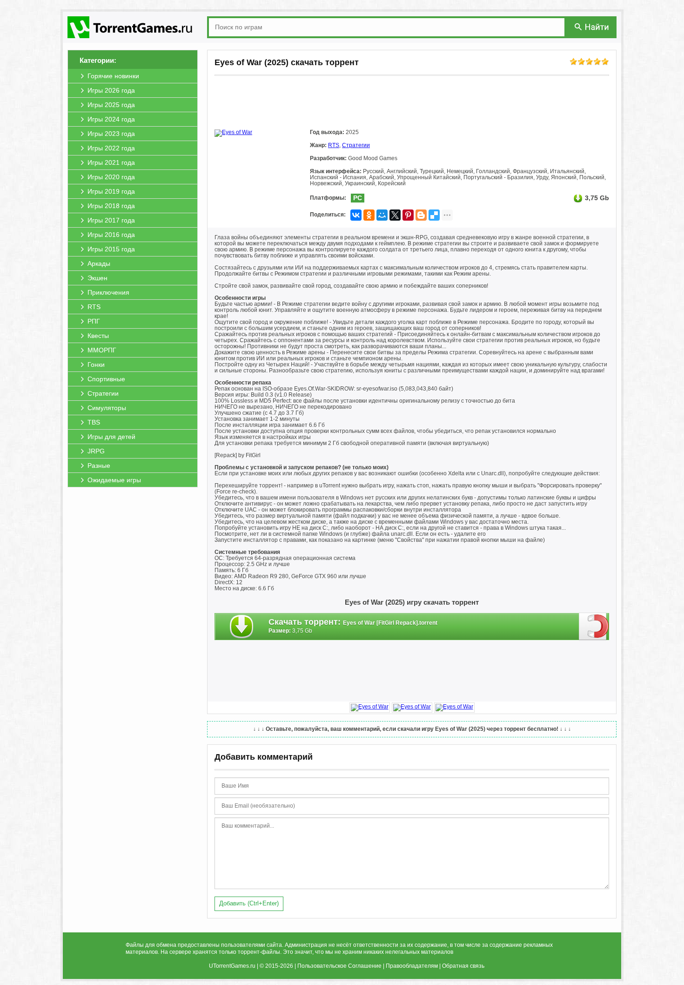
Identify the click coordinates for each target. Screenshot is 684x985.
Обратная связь (463, 966)
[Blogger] (421, 215)
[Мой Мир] (382, 215)
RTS (333, 145)
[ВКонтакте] (356, 215)
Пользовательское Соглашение (339, 966)
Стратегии (356, 145)
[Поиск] (592, 27)
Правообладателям (412, 966)
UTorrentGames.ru (232, 966)
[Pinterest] (408, 215)
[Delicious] (434, 215)
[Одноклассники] (369, 215)
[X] (395, 215)
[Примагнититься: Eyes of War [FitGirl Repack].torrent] (594, 626)
